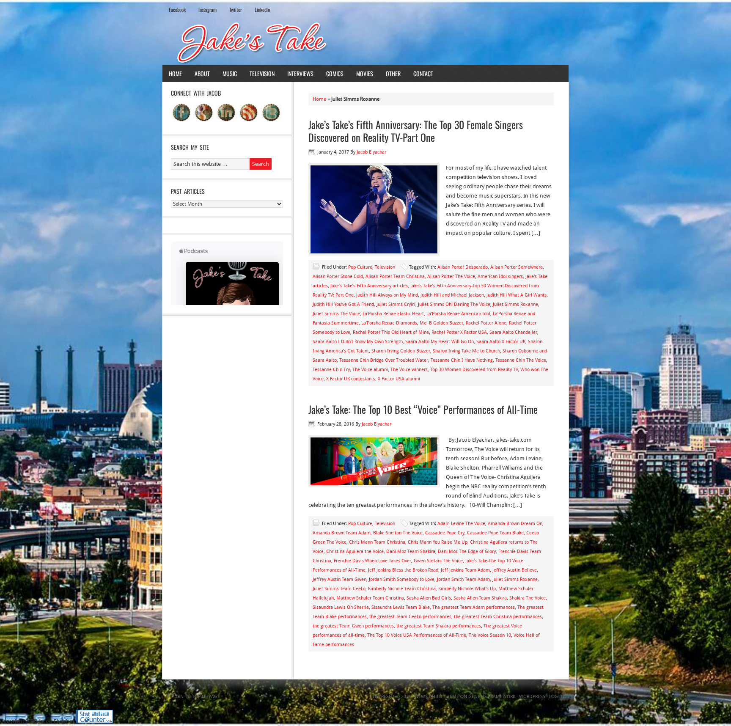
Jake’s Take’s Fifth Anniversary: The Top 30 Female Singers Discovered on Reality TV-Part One (415, 131)
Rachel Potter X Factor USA (459, 332)
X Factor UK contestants (350, 379)
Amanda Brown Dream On (515, 523)
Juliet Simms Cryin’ (395, 304)
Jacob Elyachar (371, 152)
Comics (335, 73)
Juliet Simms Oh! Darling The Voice (454, 304)
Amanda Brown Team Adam (342, 533)
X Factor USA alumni (399, 379)
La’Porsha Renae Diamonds (389, 323)
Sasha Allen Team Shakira (480, 598)
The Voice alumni (370, 369)
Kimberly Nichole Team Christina (402, 588)
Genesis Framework (491, 696)
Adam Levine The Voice (461, 523)
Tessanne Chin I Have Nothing (462, 360)
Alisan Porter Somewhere (516, 267)
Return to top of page (193, 696)
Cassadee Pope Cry (444, 533)
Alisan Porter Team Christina (395, 276)
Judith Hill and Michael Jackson (452, 295)
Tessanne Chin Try (331, 369)
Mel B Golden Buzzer (441, 323)
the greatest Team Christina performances (498, 616)
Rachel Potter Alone (486, 323)
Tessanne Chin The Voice (520, 360)
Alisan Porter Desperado (462, 267)
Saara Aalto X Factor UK (500, 341)
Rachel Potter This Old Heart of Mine (391, 332)
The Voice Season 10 (490, 635)
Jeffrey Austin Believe (514, 570)
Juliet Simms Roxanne (515, 304)
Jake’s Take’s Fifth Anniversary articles (369, 286)
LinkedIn (262, 9)
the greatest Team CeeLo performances (410, 616)
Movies (364, 73)
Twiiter (235, 9)
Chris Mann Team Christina (377, 542)
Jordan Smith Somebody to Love (401, 579)
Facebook (177, 9)
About (202, 73)
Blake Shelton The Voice (398, 533)
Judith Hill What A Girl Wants (516, 295)
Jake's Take (365, 42)
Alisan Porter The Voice (451, 276)
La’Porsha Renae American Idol (458, 313)
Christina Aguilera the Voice (355, 551)
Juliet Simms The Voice (336, 313)
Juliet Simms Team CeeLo (339, 588)
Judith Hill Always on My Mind (387, 295)
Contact (423, 73)
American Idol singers (500, 276)
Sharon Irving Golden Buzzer (400, 351)
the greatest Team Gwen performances (353, 626)
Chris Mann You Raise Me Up (437, 542)
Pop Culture (360, 267)
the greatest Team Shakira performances (438, 626)
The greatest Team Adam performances (473, 607)
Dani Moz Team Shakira (410, 551)
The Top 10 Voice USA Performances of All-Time (416, 635)
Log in (556, 696)
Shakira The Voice (527, 598)
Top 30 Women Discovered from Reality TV (474, 369)
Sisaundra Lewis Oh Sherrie (341, 607)
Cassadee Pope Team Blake (495, 533)
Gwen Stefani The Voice (438, 561)
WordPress (532, 696)
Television (262, 73)
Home (175, 73)
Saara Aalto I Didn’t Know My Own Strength (358, 341)
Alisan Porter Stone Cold (338, 276)
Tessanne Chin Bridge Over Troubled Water (383, 360)
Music (230, 73)
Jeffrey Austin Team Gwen (339, 579)
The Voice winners (409, 369)
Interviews (300, 73)
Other (393, 73)
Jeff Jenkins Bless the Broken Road (403, 570)
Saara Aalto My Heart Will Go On (439, 341)
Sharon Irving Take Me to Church (466, 351)
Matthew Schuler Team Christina (370, 598)
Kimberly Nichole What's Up (467, 588)
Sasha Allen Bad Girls (429, 598)
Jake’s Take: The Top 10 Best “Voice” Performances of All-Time (423, 409)
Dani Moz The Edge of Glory (467, 551)
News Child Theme (437, 696)
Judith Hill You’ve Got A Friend (343, 304)
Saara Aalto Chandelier (513, 332)
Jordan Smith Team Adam (463, 579)
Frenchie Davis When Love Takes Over (372, 561)
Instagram (207, 9)
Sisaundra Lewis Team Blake (400, 607)
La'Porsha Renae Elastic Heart (393, 313)
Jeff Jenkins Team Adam (465, 570)
